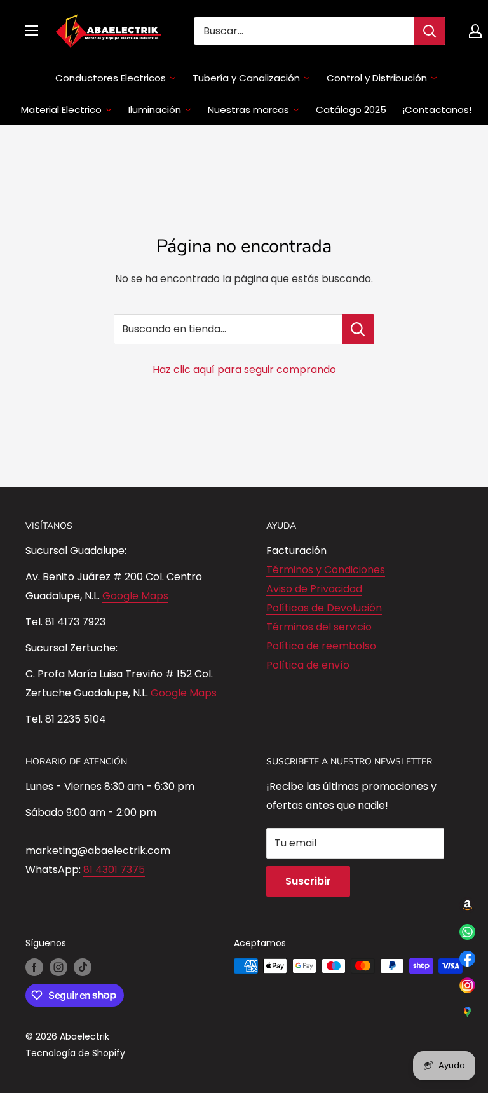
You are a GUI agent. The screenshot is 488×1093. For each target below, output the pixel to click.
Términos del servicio (319, 627)
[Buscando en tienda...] (358, 329)
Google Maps (135, 595)
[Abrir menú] (31, 30)
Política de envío (307, 665)
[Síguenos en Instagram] (58, 967)
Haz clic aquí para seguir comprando (244, 369)
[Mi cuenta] (475, 31)
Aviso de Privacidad (314, 588)
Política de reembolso (321, 646)
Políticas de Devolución (324, 608)
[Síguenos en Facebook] (34, 967)
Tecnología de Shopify (75, 1053)
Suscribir (308, 881)
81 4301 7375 (114, 869)
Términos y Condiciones (325, 569)
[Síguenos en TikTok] (83, 967)
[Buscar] (429, 31)
